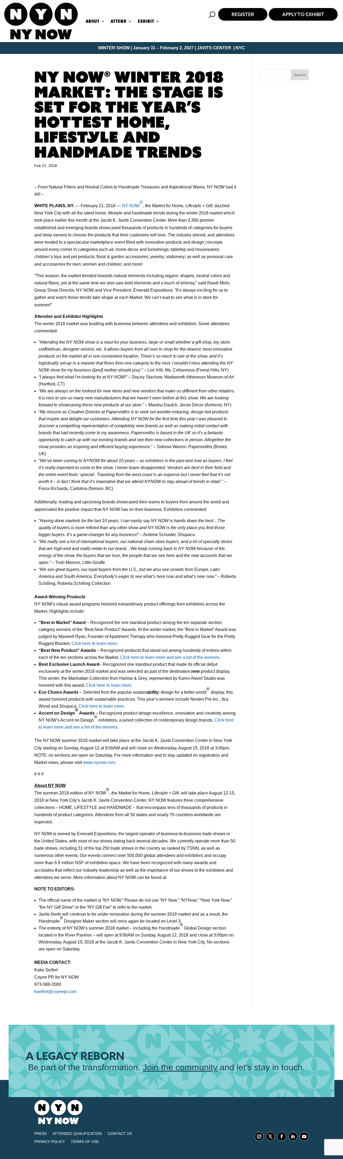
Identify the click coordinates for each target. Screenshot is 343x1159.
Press (40, 1134)
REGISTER (243, 14)
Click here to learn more (94, 643)
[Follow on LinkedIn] (292, 1136)
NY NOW (132, 204)
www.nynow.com (99, 762)
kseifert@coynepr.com (55, 991)
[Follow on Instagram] (259, 1136)
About (92, 21)
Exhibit (146, 21)
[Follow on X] (270, 1136)
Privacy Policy (49, 1142)
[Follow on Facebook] (281, 1136)
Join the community (180, 1067)
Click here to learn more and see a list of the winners (169, 657)
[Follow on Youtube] (304, 1136)
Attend (118, 21)
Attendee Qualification (77, 1134)
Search (300, 75)
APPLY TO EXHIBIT (303, 14)
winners (109, 727)
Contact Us (120, 1134)
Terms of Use (85, 1142)
